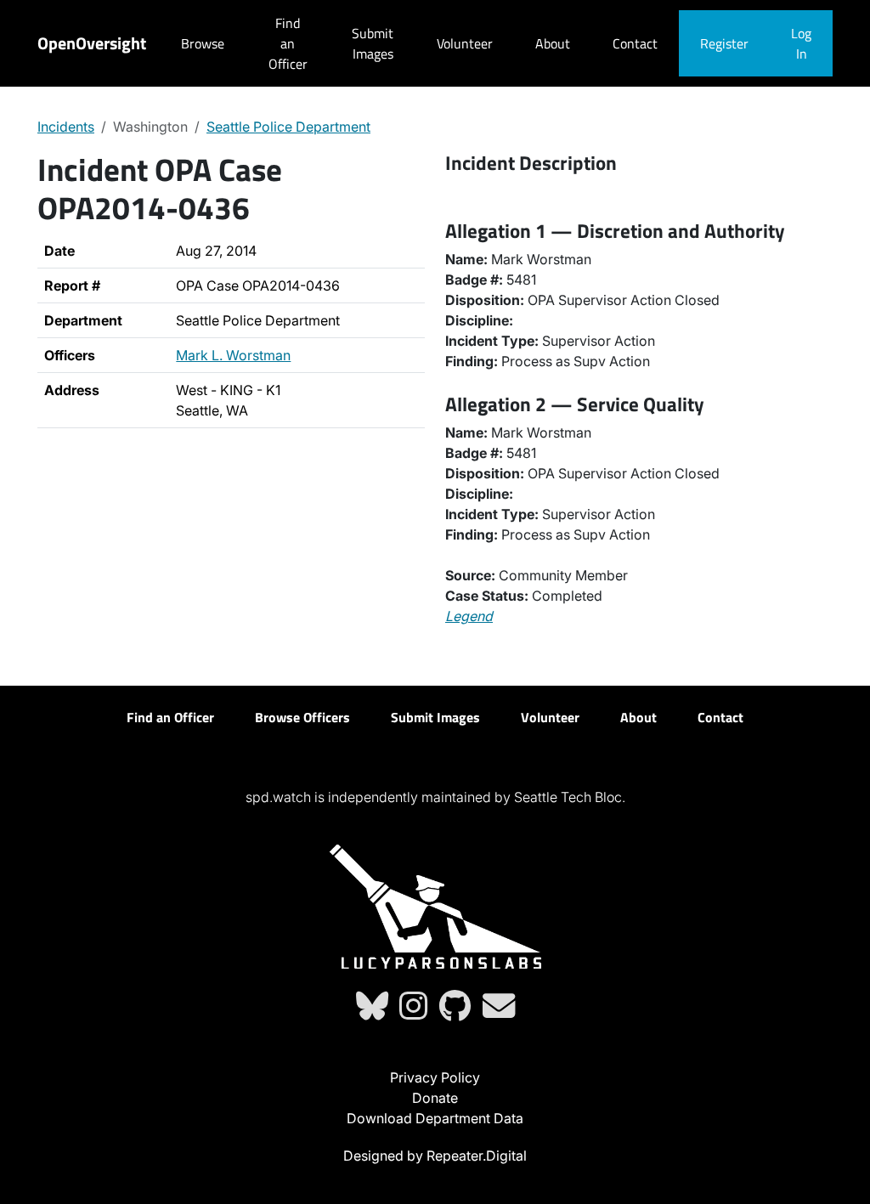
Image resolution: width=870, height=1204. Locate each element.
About (552, 43)
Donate (435, 1097)
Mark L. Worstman (233, 355)
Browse (202, 43)
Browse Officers (302, 717)
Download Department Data (435, 1118)
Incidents (65, 126)
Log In (801, 43)
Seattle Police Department (288, 126)
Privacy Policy (435, 1077)
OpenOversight (91, 43)
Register (724, 43)
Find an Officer (288, 43)
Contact (635, 43)
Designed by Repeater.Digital (435, 1155)
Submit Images (372, 43)
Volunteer (465, 43)
